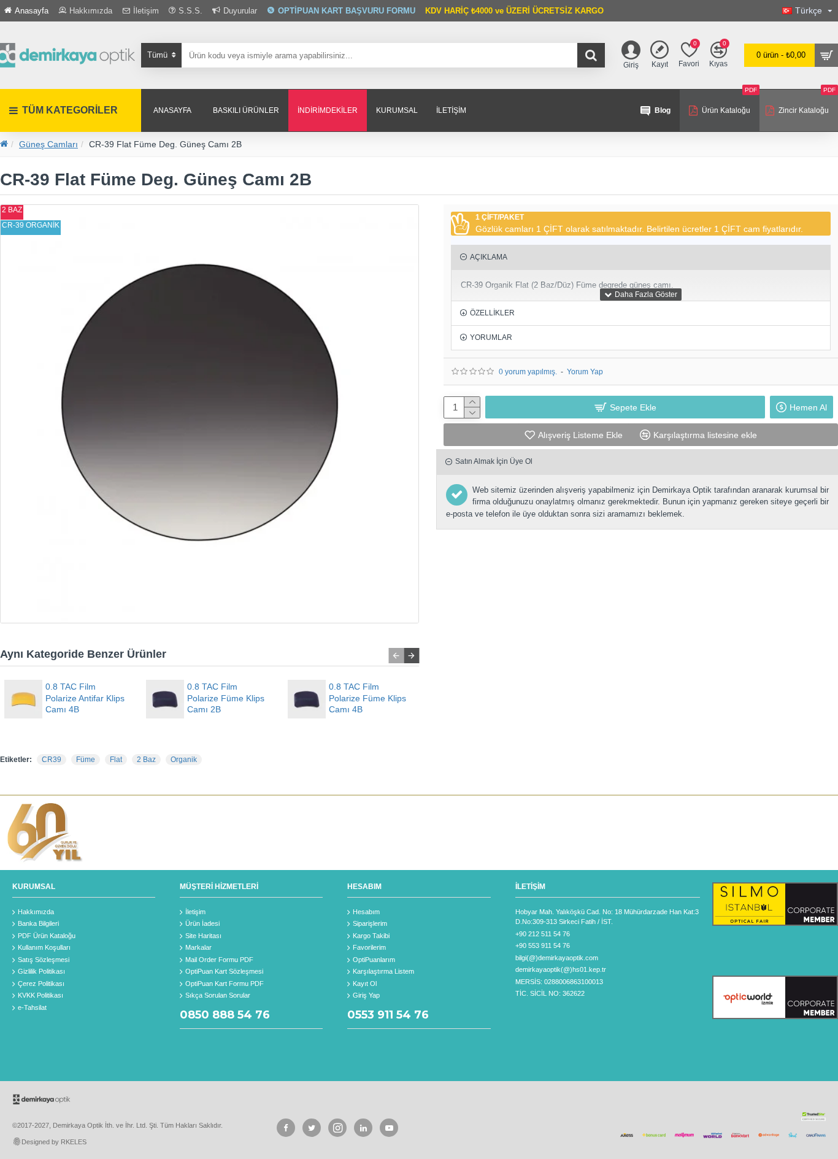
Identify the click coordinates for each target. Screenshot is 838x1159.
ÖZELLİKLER (492, 313)
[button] (396, 655)
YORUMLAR (491, 337)
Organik (184, 759)
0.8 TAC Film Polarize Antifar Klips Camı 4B (85, 698)
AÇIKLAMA (488, 257)
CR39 (51, 759)
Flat (116, 759)
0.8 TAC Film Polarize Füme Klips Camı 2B (225, 698)
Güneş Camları (48, 144)
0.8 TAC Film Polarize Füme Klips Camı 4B (367, 698)
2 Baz (146, 759)
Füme (85, 759)
